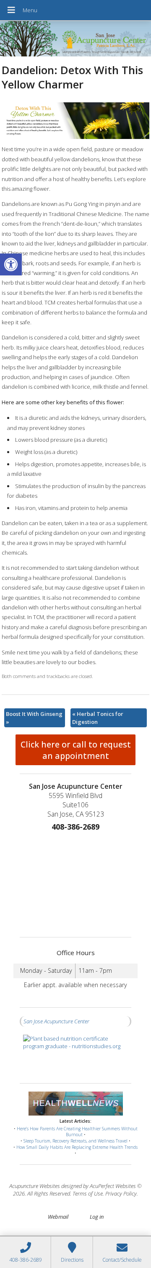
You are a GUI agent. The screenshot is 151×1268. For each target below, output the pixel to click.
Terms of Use (88, 1193)
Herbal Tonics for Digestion (97, 717)
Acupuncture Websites (34, 1186)
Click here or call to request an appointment (76, 750)
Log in (97, 1216)
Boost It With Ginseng (34, 717)
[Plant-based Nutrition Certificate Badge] (75, 1055)
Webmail (58, 1216)
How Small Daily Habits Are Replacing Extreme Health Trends (77, 1147)
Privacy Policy (121, 1193)
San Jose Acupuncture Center (56, 1021)
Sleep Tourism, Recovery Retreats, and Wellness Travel (75, 1141)
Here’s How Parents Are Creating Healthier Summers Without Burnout (77, 1132)
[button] (11, 264)
